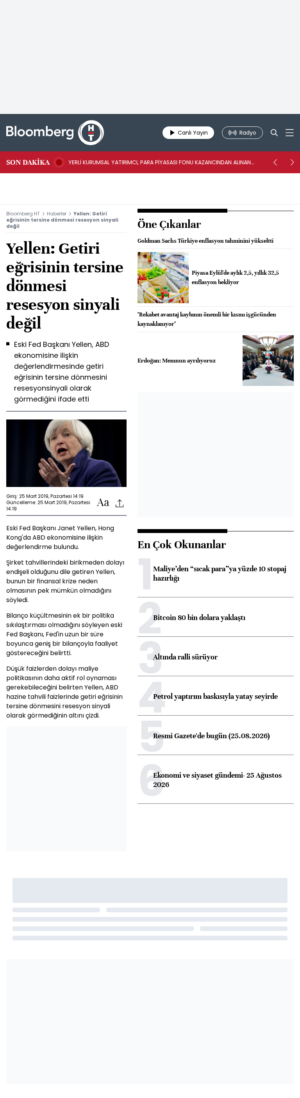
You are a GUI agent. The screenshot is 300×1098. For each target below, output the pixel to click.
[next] (292, 162)
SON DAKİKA (28, 162)
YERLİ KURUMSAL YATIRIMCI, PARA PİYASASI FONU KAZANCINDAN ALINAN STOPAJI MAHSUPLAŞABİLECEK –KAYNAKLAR (159, 162)
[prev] (275, 162)
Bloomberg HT (23, 213)
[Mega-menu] (290, 132)
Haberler (56, 213)
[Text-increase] (103, 503)
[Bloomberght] (55, 132)
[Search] (274, 132)
